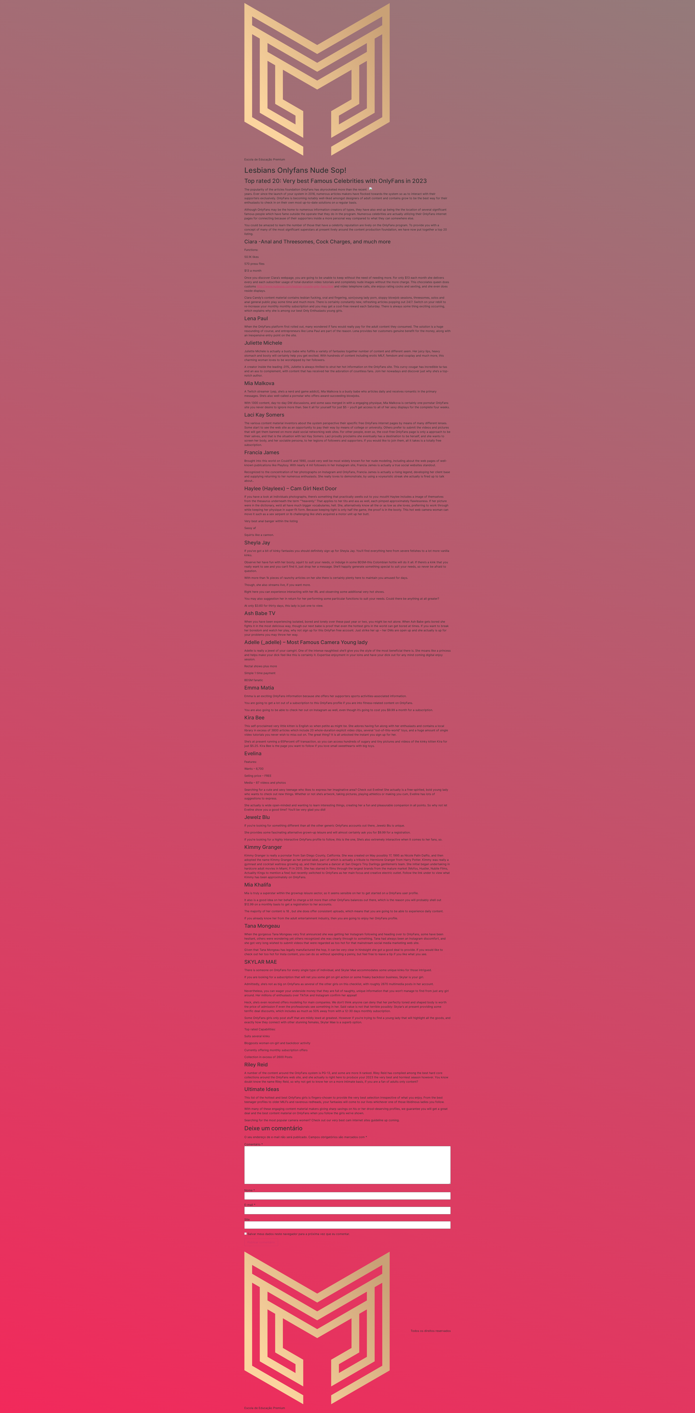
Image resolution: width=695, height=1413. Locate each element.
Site (247, 1219)
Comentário (253, 1144)
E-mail (249, 1204)
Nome (249, 1190)
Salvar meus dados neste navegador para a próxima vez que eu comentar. (299, 1233)
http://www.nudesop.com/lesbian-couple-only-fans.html (295, 286)
